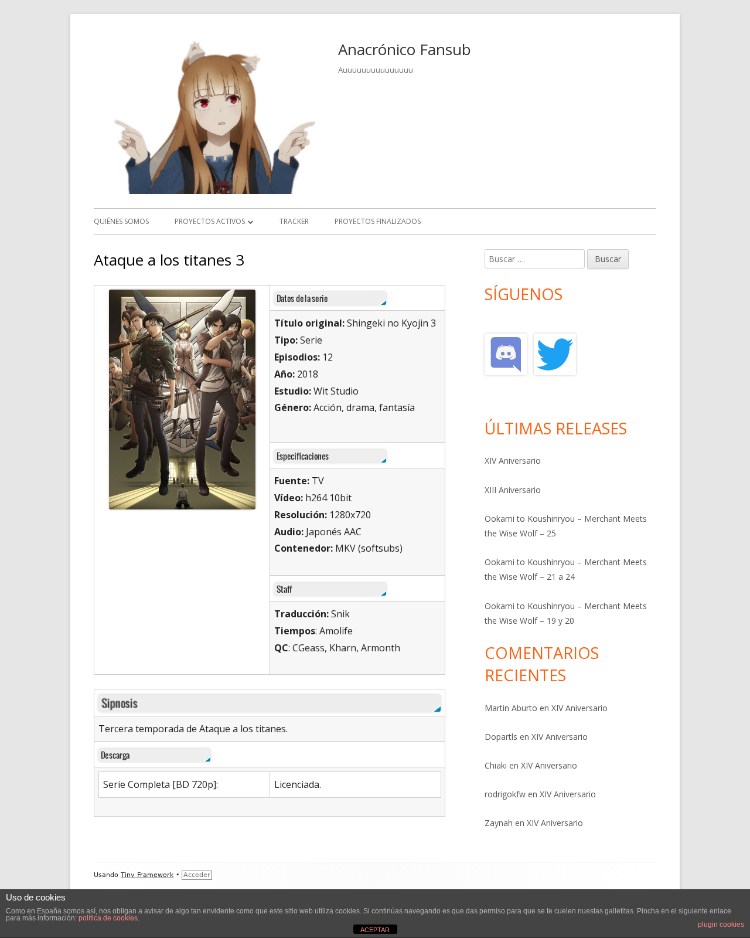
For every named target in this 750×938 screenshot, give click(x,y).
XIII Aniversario (513, 489)
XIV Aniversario (513, 460)
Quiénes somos (121, 221)
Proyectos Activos (210, 221)
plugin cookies (721, 924)
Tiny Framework (147, 875)
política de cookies (108, 918)
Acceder (196, 875)
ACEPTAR (375, 929)
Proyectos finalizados (378, 221)
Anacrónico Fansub (404, 49)
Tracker (294, 221)
